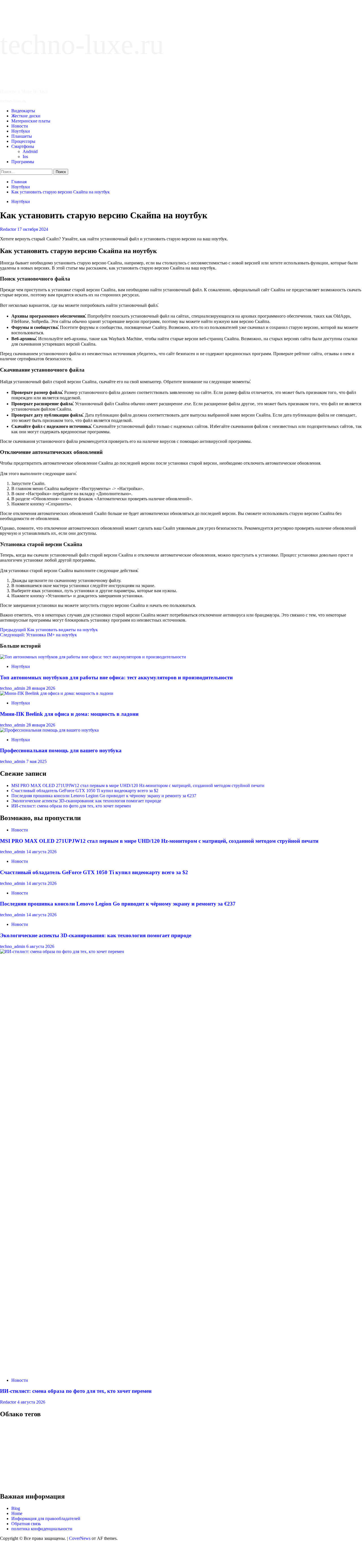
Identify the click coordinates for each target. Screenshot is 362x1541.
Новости (19, 126)
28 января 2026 (40, 688)
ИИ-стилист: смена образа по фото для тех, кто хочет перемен (71, 805)
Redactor (8, 229)
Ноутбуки (20, 131)
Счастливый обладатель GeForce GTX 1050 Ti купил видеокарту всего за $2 (84, 790)
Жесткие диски (25, 115)
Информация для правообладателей (45, 1518)
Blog (15, 1508)
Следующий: (38, 634)
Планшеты (21, 136)
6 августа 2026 (40, 946)
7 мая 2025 (36, 761)
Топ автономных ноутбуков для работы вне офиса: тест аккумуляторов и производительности (116, 677)
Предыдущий (49, 629)
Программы (22, 161)
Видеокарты (23, 110)
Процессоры (23, 141)
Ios (25, 156)
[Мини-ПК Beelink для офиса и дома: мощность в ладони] (56, 693)
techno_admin (13, 688)
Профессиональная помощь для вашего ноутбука (61, 750)
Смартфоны (22, 146)
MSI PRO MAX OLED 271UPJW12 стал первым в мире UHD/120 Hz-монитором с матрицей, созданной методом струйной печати (137, 785)
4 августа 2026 (31, 1402)
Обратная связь (26, 1523)
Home (16, 1513)
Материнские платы (30, 120)
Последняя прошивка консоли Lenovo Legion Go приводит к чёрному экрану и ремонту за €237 (103, 795)
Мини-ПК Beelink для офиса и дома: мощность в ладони (69, 714)
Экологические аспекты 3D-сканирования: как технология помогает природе (86, 800)
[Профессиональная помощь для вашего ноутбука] (49, 730)
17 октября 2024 (32, 229)
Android (30, 151)
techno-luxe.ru (82, 44)
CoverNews (79, 1538)
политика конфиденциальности (41, 1528)
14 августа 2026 (41, 851)
